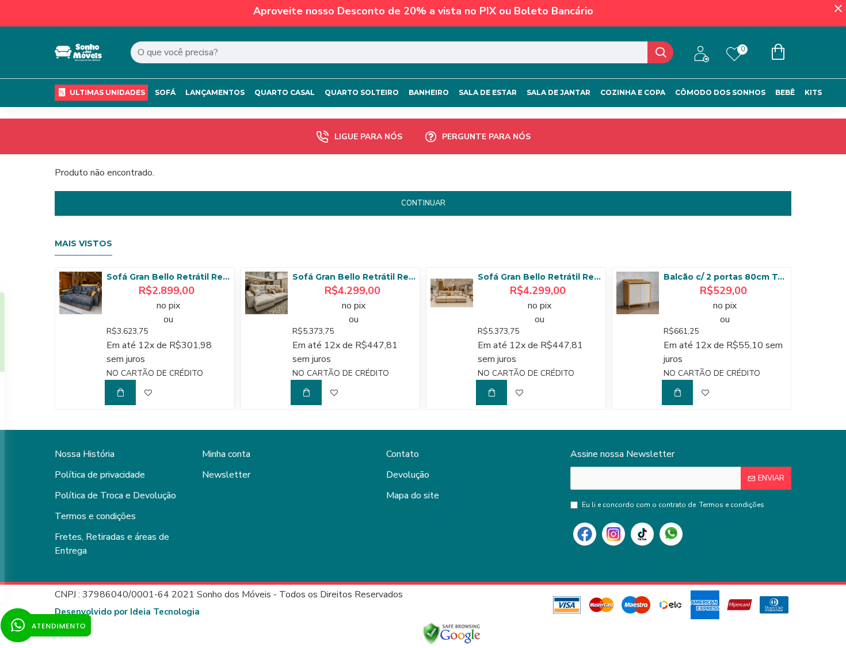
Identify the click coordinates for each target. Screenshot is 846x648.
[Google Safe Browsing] (452, 633)
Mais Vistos (83, 244)
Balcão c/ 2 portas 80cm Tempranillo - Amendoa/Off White (725, 277)
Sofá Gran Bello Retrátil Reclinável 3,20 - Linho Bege (539, 277)
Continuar (423, 203)
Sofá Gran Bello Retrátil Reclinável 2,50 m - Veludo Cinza (168, 277)
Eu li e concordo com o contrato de (673, 504)
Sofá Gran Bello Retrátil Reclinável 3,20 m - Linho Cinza (354, 277)
